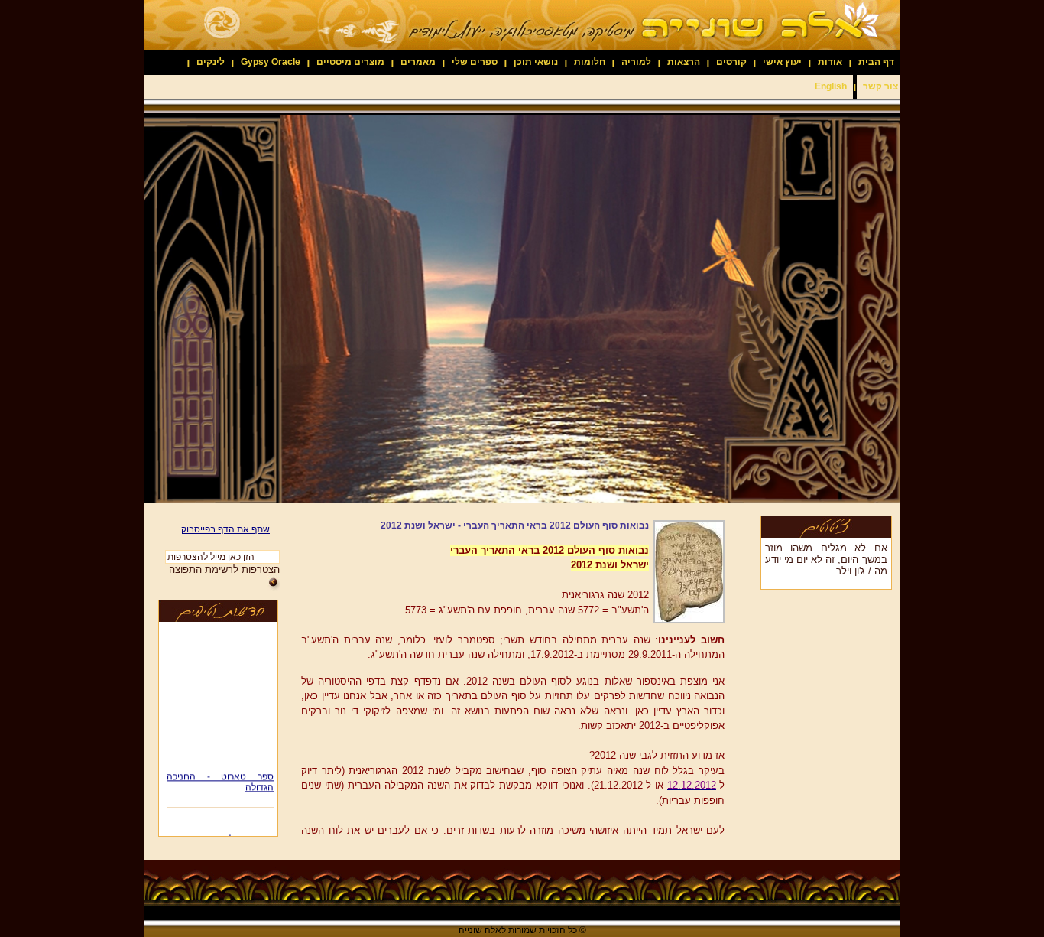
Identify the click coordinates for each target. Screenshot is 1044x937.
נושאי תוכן (536, 62)
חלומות (589, 62)
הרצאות (683, 62)
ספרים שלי (475, 62)
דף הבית (876, 62)
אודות (830, 62)
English (831, 86)
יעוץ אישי (782, 62)
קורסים (731, 62)
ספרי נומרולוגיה (244, 832)
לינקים (210, 62)
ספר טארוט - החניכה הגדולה (220, 775)
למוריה (636, 62)
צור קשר (880, 86)
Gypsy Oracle (270, 62)
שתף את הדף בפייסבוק (225, 529)
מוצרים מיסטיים (350, 62)
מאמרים (418, 62)
